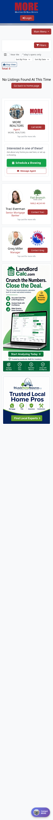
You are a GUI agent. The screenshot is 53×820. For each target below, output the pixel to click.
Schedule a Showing (27, 163)
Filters (42, 45)
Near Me (15, 54)
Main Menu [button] (40, 31)
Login (28, 18)
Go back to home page (26, 85)
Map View (10, 64)
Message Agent (27, 170)
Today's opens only (31, 54)
